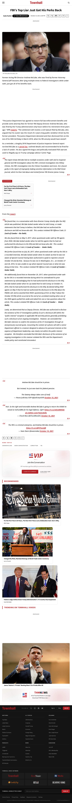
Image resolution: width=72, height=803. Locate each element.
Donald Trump (29, 726)
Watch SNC (51, 757)
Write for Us (28, 760)
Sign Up (65, 791)
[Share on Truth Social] (52, 15)
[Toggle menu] (3, 3)
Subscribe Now (45, 472)
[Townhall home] (8, 708)
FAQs (59, 708)
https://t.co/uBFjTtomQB (36, 428)
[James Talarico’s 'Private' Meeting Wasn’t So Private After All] (36, 663)
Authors (4, 739)
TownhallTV (5, 736)
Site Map (40, 797)
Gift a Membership (53, 750)
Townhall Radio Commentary (9, 760)
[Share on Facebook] (55, 15)
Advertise (28, 750)
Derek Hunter (52, 723)
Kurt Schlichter (52, 720)
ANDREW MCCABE (7, 445)
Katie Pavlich (7, 16)
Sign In (53, 708)
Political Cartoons (6, 732)
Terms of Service (6, 797)
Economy (28, 729)
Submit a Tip (29, 757)
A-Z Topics (29, 715)
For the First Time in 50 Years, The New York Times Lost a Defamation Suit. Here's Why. (31, 521)
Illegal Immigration (30, 736)
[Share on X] (48, 15)
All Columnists (52, 739)
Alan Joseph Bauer (53, 732)
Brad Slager (52, 729)
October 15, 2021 (51, 397)
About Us (28, 747)
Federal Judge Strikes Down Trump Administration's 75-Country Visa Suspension (30, 600)
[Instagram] (34, 708)
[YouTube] (42, 708)
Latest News (5, 723)
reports (14, 130)
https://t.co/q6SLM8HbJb (54, 410)
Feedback (22, 797)
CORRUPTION (34, 445)
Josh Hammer (52, 736)
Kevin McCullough (53, 726)
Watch (3, 729)
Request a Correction (32, 797)
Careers (27, 754)
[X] (31, 708)
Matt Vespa (6, 523)
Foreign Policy (29, 732)
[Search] (68, 3)
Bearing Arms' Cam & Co (8, 757)
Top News (4, 720)
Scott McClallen (8, 602)
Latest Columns (6, 726)
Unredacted (5, 754)
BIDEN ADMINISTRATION (21, 445)
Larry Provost (7, 561)
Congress (28, 723)
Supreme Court (29, 739)
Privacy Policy (15, 797)
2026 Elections (29, 720)
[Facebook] (38, 708)
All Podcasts (5, 763)
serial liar (23, 146)
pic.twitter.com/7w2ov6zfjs (36, 413)
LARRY (3, 747)
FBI (41, 445)
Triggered (4, 750)
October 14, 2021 (46, 431)
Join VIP (66, 708)
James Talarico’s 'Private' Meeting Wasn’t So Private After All (23, 685)
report (12, 214)
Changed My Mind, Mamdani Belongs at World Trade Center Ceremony (26, 559)
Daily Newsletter (53, 754)
